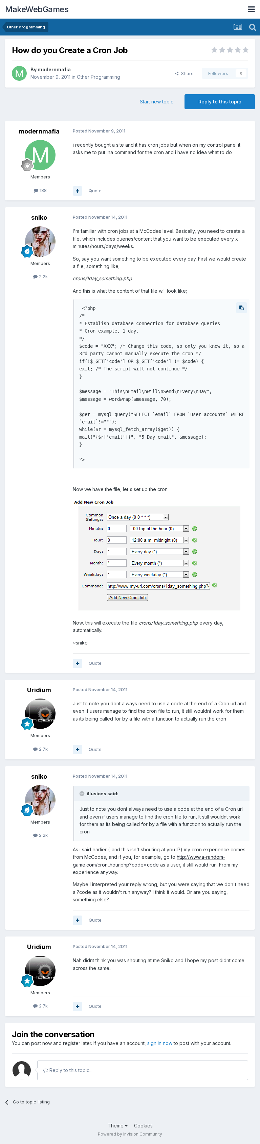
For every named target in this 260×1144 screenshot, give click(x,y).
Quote (95, 190)
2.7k (43, 749)
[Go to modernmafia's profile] (19, 73)
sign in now (159, 1043)
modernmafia (54, 69)
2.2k (43, 276)
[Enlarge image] (156, 555)
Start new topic (156, 101)
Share (186, 73)
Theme (116, 1125)
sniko (39, 217)
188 (42, 190)
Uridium (39, 689)
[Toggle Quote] (83, 793)
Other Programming (98, 77)
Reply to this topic (219, 101)
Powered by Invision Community (130, 1134)
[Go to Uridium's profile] (40, 714)
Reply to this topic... (70, 1070)
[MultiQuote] (77, 191)
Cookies (143, 1125)
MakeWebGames (36, 9)
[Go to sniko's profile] (40, 241)
